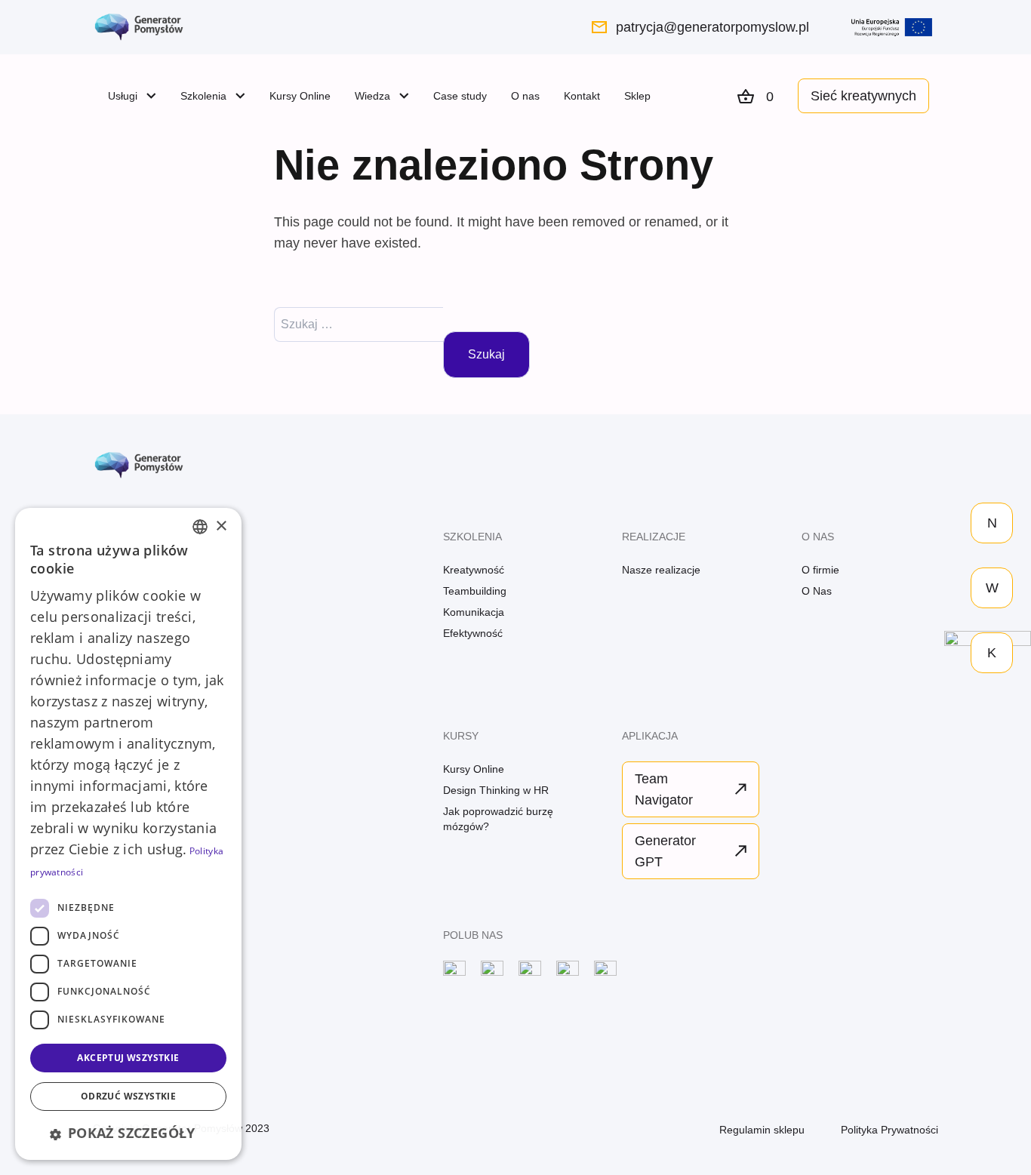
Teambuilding (474, 591)
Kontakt (582, 96)
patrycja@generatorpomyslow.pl (712, 27)
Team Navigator (664, 789)
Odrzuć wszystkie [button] (128, 1096)
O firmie (820, 570)
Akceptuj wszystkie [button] (128, 1057)
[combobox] (200, 526)
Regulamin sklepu (762, 1130)
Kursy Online (300, 96)
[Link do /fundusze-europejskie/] (891, 27)
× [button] (220, 525)
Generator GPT (665, 851)
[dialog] (128, 834)
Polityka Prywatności (889, 1130)
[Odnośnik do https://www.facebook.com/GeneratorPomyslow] (530, 972)
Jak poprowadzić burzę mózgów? (498, 818)
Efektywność (473, 633)
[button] (128, 1133)
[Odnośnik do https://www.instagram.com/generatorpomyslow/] (492, 972)
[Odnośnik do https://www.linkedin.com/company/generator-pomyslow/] (454, 972)
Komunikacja (473, 612)
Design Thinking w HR (496, 790)
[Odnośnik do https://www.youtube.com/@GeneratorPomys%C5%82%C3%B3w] (567, 972)
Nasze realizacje (661, 570)
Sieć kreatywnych (863, 95)
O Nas (817, 591)
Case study (460, 96)
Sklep (637, 96)
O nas (525, 96)
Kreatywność (473, 570)
